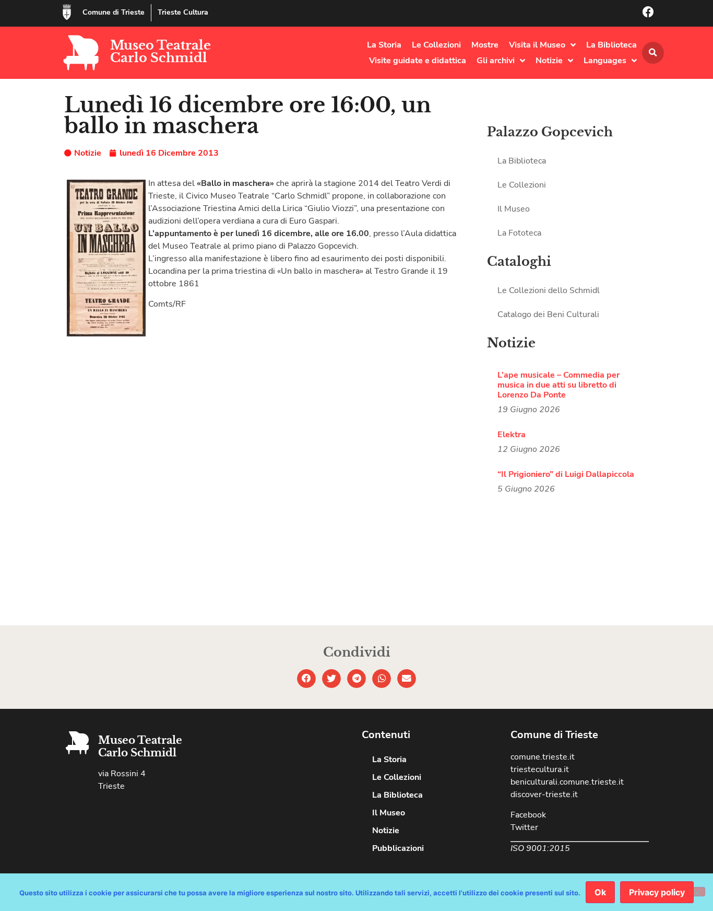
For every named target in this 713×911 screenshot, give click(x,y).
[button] (653, 53)
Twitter (524, 827)
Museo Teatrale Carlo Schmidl (160, 51)
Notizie (549, 60)
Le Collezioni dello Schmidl (548, 290)
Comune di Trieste (113, 12)
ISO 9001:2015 (540, 848)
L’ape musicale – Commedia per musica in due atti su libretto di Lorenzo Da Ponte (558, 385)
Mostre (484, 45)
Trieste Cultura (183, 12)
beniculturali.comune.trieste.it (567, 782)
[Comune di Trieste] (67, 12)
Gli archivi (496, 60)
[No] (696, 891)
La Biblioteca (611, 45)
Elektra (511, 434)
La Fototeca (519, 233)
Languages (605, 60)
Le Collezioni (436, 45)
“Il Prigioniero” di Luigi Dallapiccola (565, 474)
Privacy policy (657, 892)
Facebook (528, 815)
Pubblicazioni (398, 848)
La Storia (384, 45)
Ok (600, 892)
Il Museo (513, 209)
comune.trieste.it (542, 757)
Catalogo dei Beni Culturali (548, 314)
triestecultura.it (539, 769)
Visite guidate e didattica (417, 60)
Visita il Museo (537, 45)
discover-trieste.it (544, 794)
